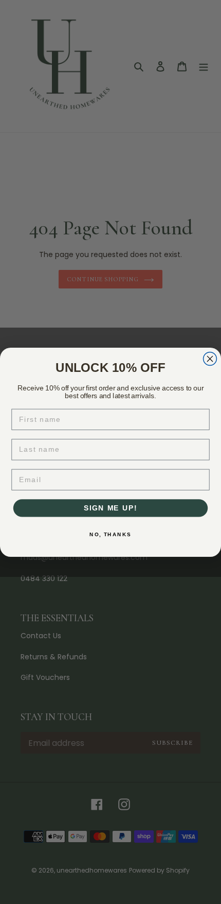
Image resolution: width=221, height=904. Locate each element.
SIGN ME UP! (110, 507)
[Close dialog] (210, 358)
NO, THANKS (110, 534)
